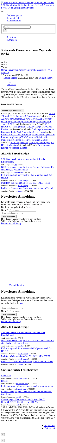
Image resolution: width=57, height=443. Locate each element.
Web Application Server (28, 132)
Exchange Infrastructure (43, 129)
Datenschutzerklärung (11, 223)
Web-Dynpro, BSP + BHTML (37, 121)
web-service (11, 84)
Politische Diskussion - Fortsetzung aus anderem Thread (27, 188)
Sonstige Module (40, 140)
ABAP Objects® (44, 118)
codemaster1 (19, 172)
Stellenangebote (14, 15)
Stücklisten (6, 375)
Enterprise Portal (9, 132)
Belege (4, 381)
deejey (20, 191)
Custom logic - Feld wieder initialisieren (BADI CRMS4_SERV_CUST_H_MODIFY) (23, 400)
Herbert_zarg (21, 389)
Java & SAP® (7, 124)
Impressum (49, 425)
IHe (15, 164)
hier (30, 207)
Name (4, 210)
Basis (42, 132)
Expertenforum (14, 20)
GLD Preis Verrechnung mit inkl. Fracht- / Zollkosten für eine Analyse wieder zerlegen (27, 168)
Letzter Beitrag (10, 78)
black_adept (23, 180)
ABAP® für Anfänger (11, 118)
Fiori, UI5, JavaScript (31, 126)
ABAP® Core (29, 118)
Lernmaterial (13, 18)
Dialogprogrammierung (12, 121)
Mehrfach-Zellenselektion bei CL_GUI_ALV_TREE (25, 183)
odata (9, 82)
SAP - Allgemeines (19, 142)
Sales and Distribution (21, 134)
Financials (6, 134)
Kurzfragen (44, 142)
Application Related (18, 148)
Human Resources (22, 140)
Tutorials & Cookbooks (27, 116)
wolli (18, 397)
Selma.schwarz (22, 378)
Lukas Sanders (45, 78)
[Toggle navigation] (2, 11)
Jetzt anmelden (8, 216)
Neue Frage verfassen (12, 111)
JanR (18, 405)
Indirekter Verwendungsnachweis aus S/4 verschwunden (27, 386)
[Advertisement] (28, 253)
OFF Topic (34, 142)
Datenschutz (50, 428)
